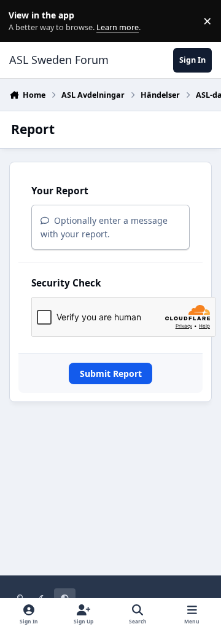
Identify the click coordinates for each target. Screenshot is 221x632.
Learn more (23, 21)
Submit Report (111, 373)
